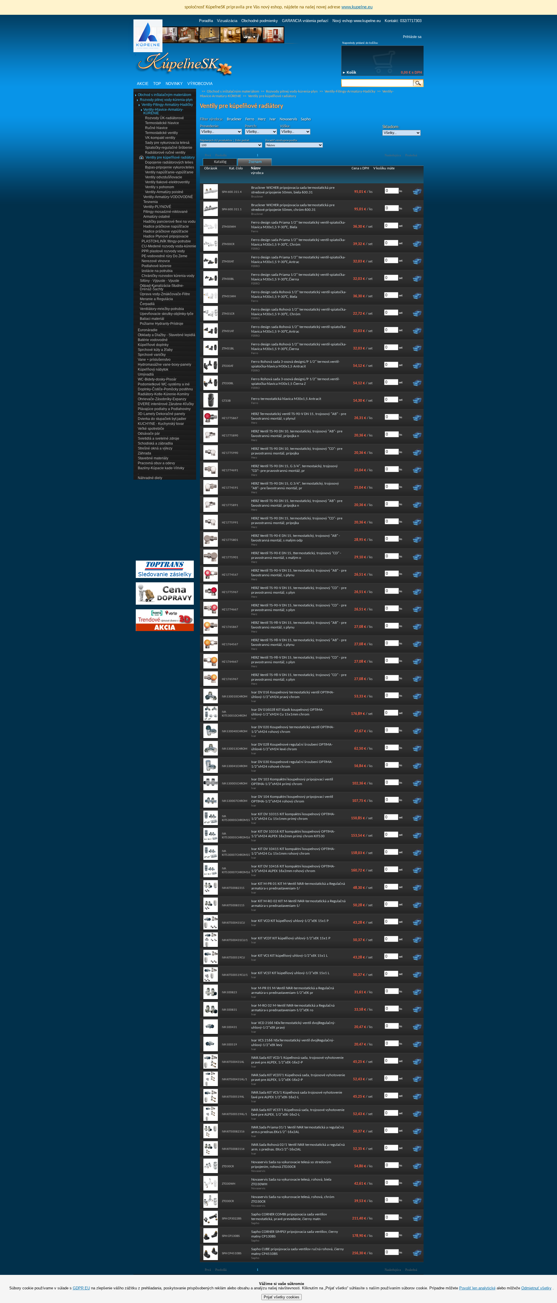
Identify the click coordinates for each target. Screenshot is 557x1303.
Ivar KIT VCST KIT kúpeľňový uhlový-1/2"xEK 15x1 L (290, 973)
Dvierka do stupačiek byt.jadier (162, 419)
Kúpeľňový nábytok (153, 369)
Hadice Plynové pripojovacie (166, 236)
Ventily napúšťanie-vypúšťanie (169, 172)
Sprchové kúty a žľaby (155, 349)
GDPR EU (81, 1288)
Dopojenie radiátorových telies (169, 162)
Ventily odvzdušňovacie (163, 177)
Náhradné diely (150, 478)
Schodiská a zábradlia (155, 443)
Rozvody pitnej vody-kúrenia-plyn (166, 100)
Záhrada (144, 453)
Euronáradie (148, 330)
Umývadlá (146, 374)
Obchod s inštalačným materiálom (164, 95)
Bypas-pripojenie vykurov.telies (169, 167)
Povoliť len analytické (477, 1288)
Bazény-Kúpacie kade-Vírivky (161, 468)
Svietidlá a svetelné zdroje (158, 438)
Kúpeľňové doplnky (153, 345)
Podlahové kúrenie (156, 266)
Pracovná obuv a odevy (156, 463)
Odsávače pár (149, 433)
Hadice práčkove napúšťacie (166, 226)
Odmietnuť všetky (536, 1288)
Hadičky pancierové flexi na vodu (169, 221)
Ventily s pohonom (159, 187)
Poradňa (206, 21)
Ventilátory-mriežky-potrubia (162, 309)
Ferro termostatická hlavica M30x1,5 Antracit (286, 399)
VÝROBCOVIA (200, 83)
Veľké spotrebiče (151, 428)
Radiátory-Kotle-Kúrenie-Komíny (163, 394)
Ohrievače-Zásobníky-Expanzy (162, 399)
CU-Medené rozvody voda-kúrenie (169, 246)
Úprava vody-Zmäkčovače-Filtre (165, 294)
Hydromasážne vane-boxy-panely (164, 364)
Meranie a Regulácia (156, 299)
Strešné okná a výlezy (155, 448)
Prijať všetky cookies (281, 1297)
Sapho (306, 119)
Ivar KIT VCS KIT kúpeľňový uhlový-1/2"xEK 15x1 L (289, 956)
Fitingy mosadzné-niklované (165, 211)
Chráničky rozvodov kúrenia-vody (168, 276)
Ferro (249, 119)
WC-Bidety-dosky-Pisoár (157, 379)
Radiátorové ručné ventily (165, 152)
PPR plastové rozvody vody (163, 251)
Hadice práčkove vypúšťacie (165, 231)
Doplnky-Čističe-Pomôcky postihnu (165, 389)
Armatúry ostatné (156, 216)
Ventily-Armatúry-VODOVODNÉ (168, 197)
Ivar (273, 119)
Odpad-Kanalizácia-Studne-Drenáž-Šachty (162, 287)
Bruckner (234, 119)
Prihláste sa (412, 37)
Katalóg (220, 162)
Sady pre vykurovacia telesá (167, 142)
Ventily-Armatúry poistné (164, 192)
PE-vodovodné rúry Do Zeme (164, 256)
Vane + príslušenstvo (154, 359)
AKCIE (143, 83)
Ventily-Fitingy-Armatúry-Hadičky (167, 104)
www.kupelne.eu (356, 7)
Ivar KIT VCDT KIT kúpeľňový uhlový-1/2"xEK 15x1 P (290, 938)
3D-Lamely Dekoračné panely (161, 414)
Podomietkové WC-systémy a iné (164, 384)
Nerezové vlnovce (156, 261)
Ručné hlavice (156, 128)
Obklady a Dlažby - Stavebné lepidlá (166, 335)
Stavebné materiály (153, 458)
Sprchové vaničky (152, 354)
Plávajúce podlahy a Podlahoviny (164, 409)
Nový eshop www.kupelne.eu (356, 21)
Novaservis (288, 119)
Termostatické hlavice (162, 123)
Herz (262, 119)
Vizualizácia (227, 21)
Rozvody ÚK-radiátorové (164, 118)
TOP (157, 83)
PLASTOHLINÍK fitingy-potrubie (166, 241)
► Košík (349, 72)
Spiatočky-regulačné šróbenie (168, 147)
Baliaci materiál (152, 318)
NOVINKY (174, 83)
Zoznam (255, 162)
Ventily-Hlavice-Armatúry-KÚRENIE (163, 111)
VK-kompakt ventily (160, 137)
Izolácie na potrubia (157, 271)
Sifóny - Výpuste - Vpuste (159, 280)
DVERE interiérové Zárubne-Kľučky (166, 404)
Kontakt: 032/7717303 (403, 21)
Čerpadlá (147, 304)
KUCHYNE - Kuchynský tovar (161, 423)
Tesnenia (150, 202)
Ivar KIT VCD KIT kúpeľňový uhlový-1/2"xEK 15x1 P (290, 921)
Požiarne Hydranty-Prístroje (161, 323)
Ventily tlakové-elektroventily (167, 182)
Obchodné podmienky (259, 21)
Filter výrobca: (211, 119)
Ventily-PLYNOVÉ (157, 207)
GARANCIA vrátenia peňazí (305, 21)
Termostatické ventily (161, 133)
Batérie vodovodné (153, 340)
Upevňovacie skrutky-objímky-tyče (166, 314)
